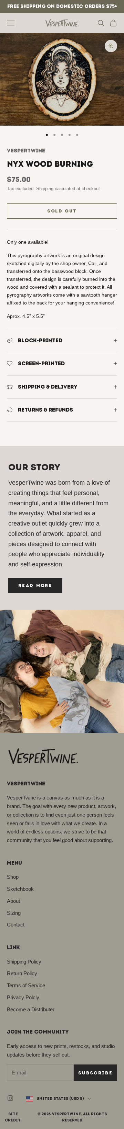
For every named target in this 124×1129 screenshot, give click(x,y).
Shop (13, 877)
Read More (35, 585)
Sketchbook (20, 889)
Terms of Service (26, 985)
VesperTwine (26, 150)
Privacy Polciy (23, 997)
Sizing (14, 913)
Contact (15, 925)
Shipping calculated (55, 188)
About (13, 901)
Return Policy (22, 973)
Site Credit (13, 1117)
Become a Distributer (30, 1009)
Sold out (62, 211)
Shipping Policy (24, 962)
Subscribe (95, 1072)
